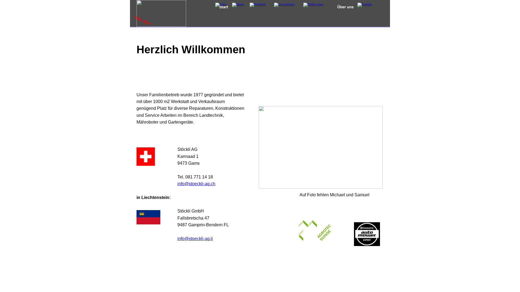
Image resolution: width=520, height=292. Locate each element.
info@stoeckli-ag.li (195, 238)
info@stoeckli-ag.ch (196, 183)
